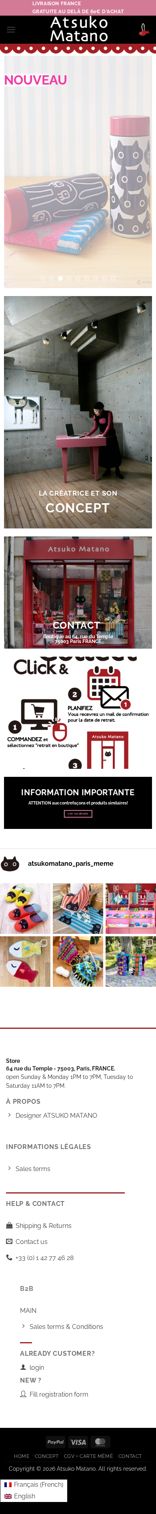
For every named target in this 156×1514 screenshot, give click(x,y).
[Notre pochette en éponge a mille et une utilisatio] (131, 961)
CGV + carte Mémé (88, 1456)
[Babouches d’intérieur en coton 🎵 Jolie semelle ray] (25, 908)
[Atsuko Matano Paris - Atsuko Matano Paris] (78, 30)
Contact (130, 1456)
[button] (11, 29)
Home (21, 1456)
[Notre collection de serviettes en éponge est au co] (131, 908)
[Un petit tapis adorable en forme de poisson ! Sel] (25, 961)
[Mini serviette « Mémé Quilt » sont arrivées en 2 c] (78, 961)
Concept (46, 1456)
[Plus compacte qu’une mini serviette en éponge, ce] (78, 908)
